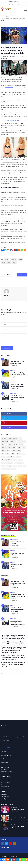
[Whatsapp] (22, 250)
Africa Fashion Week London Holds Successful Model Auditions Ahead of (17, 622)
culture (23, 441)
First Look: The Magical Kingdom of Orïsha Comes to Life (17, 583)
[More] (25, 250)
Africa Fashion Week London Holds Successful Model (17, 397)
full (9, 447)
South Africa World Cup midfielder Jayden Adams (17, 373)
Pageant (4, 459)
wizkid (13, 469)
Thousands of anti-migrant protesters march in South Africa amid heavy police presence (13, 664)
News (8, 456)
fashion (20, 259)
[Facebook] (9, 4)
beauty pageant (5, 441)
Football (4, 447)
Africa (9, 438)
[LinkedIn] (18, 4)
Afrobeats (15, 438)
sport (11, 462)
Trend (20, 466)
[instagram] (15, 4)
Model (13, 453)
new (3, 456)
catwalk (6, 259)
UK (24, 466)
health (24, 447)
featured (15, 444)
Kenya (13, 450)
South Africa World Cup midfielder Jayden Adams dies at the (17, 596)
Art (20, 438)
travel (15, 466)
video (3, 469)
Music (24, 453)
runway (14, 262)
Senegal (20, 459)
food (21, 444)
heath (3, 450)
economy (4, 444)
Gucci (3, 262)
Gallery (13, 447)
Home (2, 16)
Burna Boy (13, 441)
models (8, 262)
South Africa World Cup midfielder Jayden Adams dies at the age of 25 (13, 642)
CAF (19, 441)
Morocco (18, 453)
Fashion (7, 16)
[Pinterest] (13, 250)
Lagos (18, 450)
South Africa (5, 462)
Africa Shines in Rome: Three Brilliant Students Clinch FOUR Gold (17, 609)
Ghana (19, 447)
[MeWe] (16, 250)
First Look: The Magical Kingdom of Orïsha (17, 362)
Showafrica (5, 56)
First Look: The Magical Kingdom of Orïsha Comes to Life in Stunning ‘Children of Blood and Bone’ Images (13, 636)
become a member (6, 747)
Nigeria (12, 456)
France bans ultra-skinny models (11, 120)
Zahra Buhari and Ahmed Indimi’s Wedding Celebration (18, 810)
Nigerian (18, 456)
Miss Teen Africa (5, 453)
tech (3, 466)
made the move (9, 87)
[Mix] (19, 250)
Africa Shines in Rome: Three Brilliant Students (17, 385)
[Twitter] (12, 4)
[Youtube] (10, 843)
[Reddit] (8, 250)
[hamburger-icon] (25, 9)
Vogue (8, 469)
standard (21, 462)
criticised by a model (15, 125)
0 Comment (4, 58)
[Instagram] (14, 843)
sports (16, 462)
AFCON (4, 438)
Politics (9, 459)
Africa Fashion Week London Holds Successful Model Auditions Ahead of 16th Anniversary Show (13, 657)
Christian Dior (13, 259)
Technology (9, 466)
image (8, 450)
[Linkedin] (11, 250)
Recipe (15, 459)
